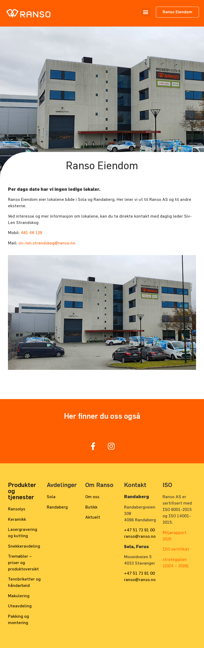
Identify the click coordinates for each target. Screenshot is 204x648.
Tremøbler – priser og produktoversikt (23, 562)
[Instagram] (111, 446)
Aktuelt (92, 517)
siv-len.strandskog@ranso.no (46, 242)
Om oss (92, 496)
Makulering (18, 595)
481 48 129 (31, 232)
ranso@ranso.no (140, 536)
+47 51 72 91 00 (139, 529)
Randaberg (57, 507)
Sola (51, 496)
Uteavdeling (20, 605)
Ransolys (16, 508)
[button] (145, 12)
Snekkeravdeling (24, 546)
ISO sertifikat (176, 549)
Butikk (91, 507)
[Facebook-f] (93, 446)
